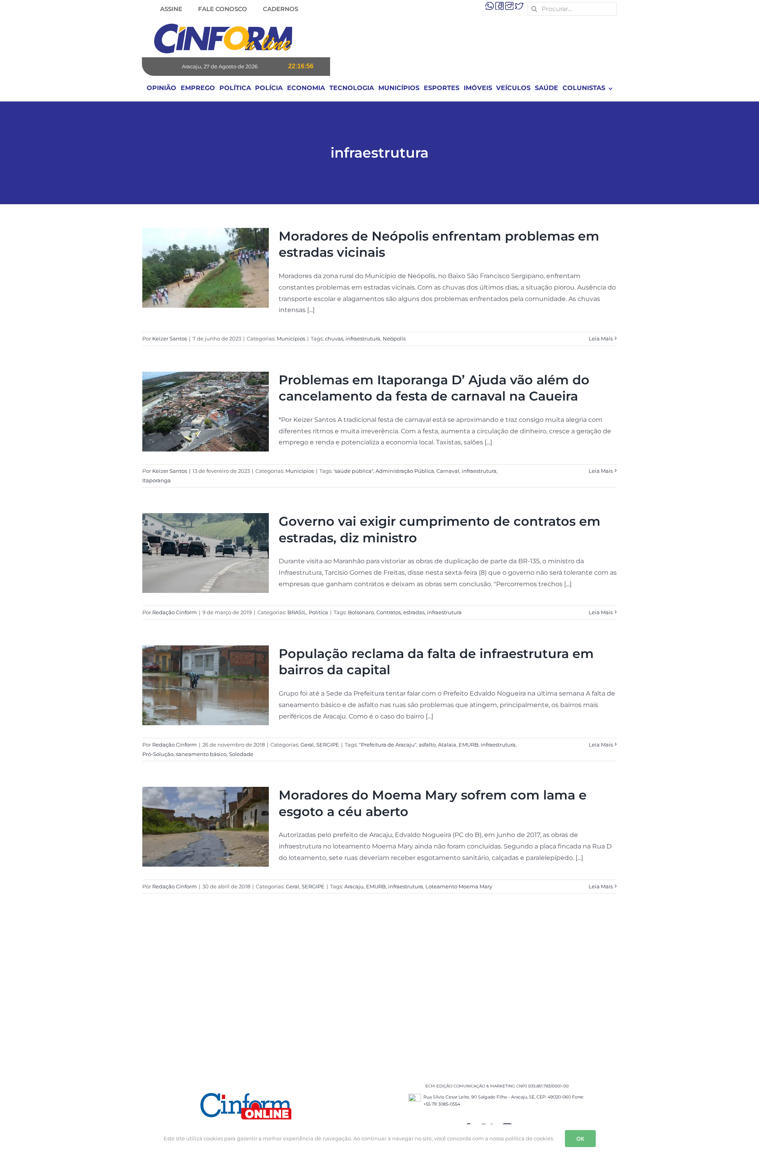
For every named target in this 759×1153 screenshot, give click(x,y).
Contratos (388, 612)
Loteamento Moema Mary (458, 886)
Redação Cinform (174, 612)
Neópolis (394, 338)
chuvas (334, 338)
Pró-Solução (158, 754)
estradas (414, 612)
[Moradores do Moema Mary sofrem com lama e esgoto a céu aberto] (205, 827)
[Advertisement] (379, 995)
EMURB (468, 744)
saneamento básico (201, 754)
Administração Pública (405, 471)
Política (318, 612)
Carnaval (447, 471)
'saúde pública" (353, 471)
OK (580, 1138)
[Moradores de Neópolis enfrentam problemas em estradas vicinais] (205, 268)
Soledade (241, 754)
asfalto (427, 744)
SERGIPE (327, 744)
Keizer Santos (169, 338)
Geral (307, 744)
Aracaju (354, 886)
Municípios (291, 338)
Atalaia (447, 744)
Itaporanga (156, 480)
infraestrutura (363, 338)
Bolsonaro (361, 612)
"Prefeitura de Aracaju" (387, 744)
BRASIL (296, 612)
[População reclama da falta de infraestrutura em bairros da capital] (205, 685)
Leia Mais (601, 338)
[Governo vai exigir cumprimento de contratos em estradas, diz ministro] (205, 553)
